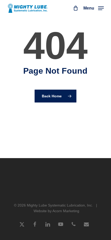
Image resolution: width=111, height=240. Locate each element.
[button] (93, 8)
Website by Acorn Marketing (56, 211)
